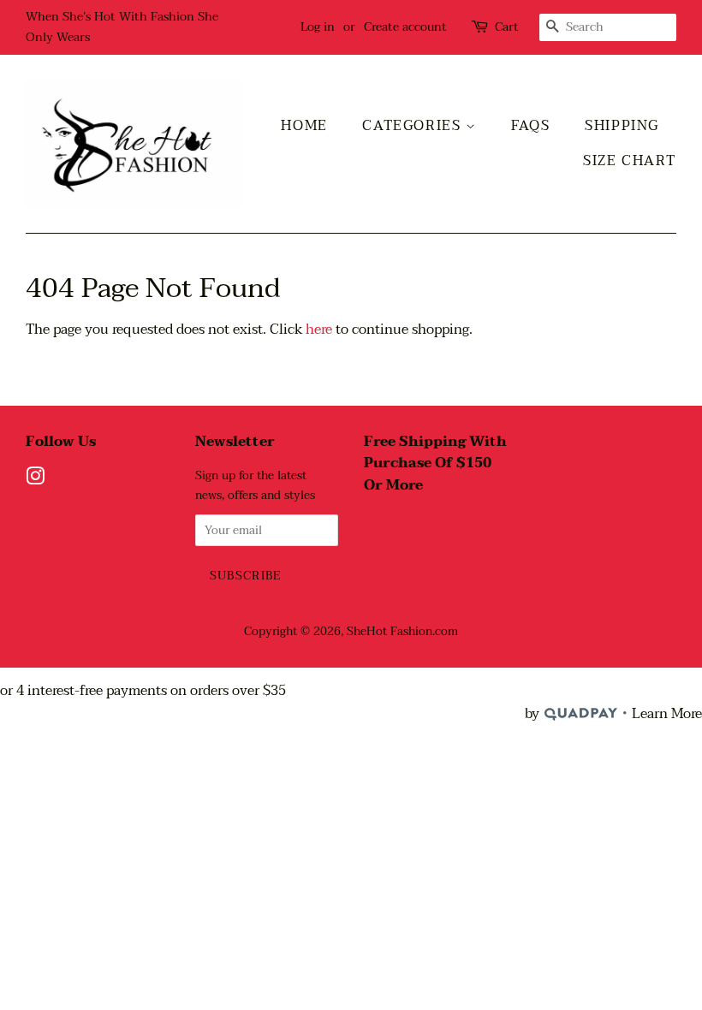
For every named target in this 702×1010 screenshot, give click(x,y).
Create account (405, 27)
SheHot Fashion (389, 631)
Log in (317, 27)
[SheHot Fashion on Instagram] (35, 480)
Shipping (622, 126)
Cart (507, 27)
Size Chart (629, 161)
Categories (414, 126)
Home (304, 126)
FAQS (530, 126)
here (319, 330)
